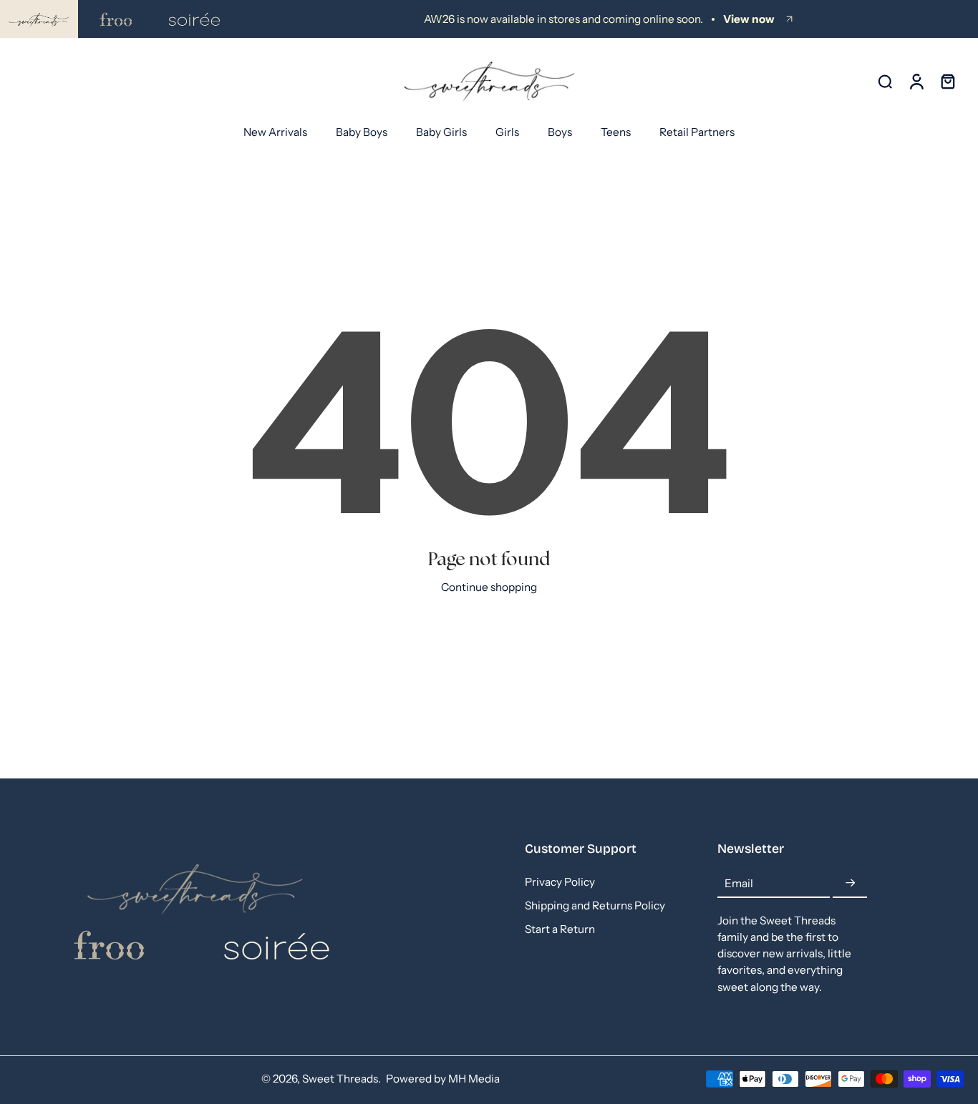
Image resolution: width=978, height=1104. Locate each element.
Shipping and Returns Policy (595, 905)
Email (739, 883)
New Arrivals (275, 132)
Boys (560, 132)
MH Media (474, 1078)
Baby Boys (361, 132)
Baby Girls (441, 132)
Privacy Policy (560, 882)
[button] (599, 849)
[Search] (885, 81)
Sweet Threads (340, 1078)
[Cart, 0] (948, 81)
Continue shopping (489, 587)
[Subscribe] (850, 883)
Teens (616, 132)
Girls (507, 132)
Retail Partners (697, 132)
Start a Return (560, 929)
